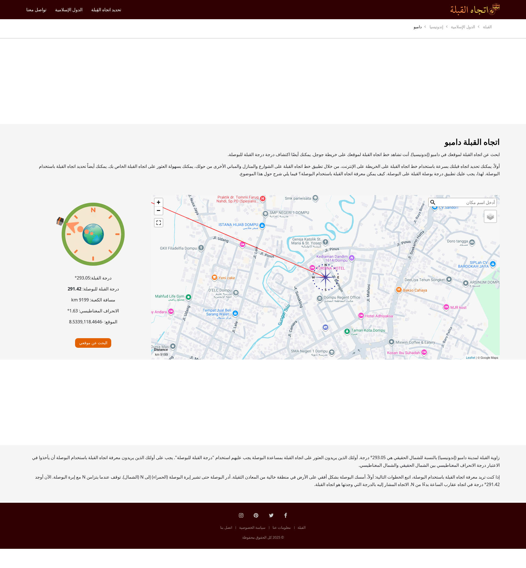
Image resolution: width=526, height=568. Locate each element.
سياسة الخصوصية (252, 527)
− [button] (158, 210)
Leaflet (470, 357)
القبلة (302, 527)
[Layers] (490, 216)
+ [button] (158, 202)
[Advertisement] (276, 81)
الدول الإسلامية (68, 10)
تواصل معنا (36, 10)
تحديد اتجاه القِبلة (106, 10)
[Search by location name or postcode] (433, 202)
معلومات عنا (282, 527)
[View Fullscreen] (159, 223)
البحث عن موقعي (93, 342)
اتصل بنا (226, 527)
